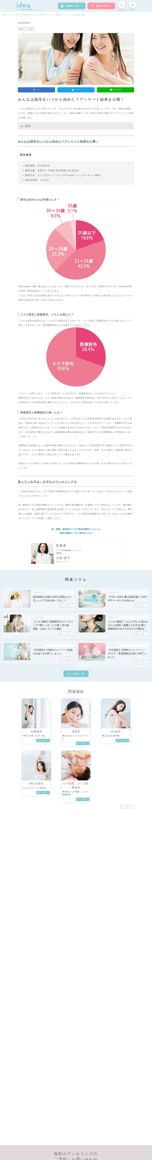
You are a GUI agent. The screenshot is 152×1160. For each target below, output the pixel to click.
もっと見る (73, 674)
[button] (76, 126)
